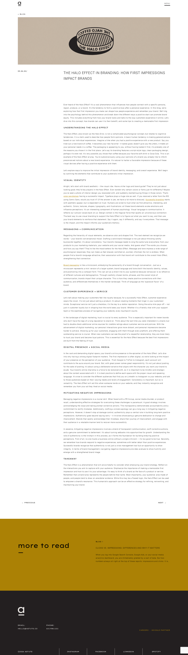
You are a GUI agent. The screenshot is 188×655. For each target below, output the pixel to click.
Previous (29, 503)
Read (98, 568)
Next (161, 503)
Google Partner (161, 630)
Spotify (156, 652)
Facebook (100, 652)
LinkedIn (128, 652)
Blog (22, 14)
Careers (144, 630)
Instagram (73, 652)
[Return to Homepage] (19, 4)
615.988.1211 (52, 629)
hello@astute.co (28, 629)
